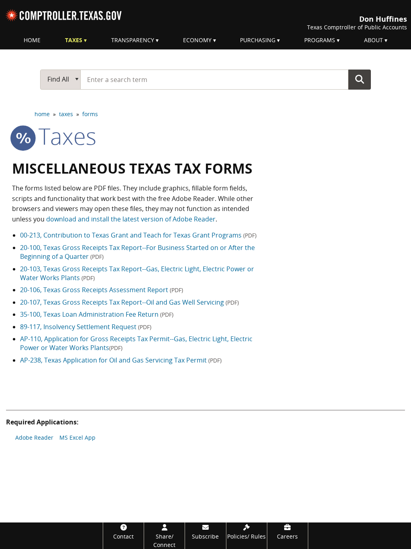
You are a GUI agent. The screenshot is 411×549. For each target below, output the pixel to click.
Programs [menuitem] (319, 40)
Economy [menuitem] (197, 40)
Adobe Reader (34, 437)
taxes (66, 114)
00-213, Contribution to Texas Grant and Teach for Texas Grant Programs (138, 235)
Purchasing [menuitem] (257, 40)
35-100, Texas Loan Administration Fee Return (96, 314)
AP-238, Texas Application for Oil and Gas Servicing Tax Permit (121, 360)
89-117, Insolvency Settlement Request (85, 326)
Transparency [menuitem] (132, 40)
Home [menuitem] (32, 40)
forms (90, 114)
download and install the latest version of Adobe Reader (131, 219)
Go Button (359, 79)
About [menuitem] (373, 40)
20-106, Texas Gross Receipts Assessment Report (101, 289)
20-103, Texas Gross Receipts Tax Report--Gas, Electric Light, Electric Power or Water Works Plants (137, 273)
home (42, 114)
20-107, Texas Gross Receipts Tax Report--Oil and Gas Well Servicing (129, 302)
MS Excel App (77, 437)
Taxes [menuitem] (73, 40)
